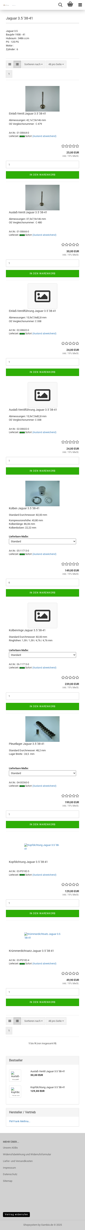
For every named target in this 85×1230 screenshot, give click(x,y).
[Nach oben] (74, 1224)
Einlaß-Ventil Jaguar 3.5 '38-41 (27, 113)
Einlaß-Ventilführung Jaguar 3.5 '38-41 (32, 310)
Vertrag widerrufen (16, 1214)
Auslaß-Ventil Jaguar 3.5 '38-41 (28, 212)
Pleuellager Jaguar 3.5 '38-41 (26, 743)
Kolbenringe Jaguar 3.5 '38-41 (27, 630)
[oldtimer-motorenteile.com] (8, 5)
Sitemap (7, 1180)
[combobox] (33, 64)
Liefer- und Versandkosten (18, 1161)
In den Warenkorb (42, 174)
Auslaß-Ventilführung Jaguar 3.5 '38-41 (33, 409)
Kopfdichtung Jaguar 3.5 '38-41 (28, 861)
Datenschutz (10, 1174)
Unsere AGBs (10, 1147)
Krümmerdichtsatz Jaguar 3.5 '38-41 (31, 950)
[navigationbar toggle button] (80, 5)
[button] (10, 64)
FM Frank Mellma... (19, 1121)
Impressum (9, 1167)
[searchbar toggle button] (60, 5)
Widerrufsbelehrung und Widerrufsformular (27, 1154)
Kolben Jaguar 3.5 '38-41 (24, 508)
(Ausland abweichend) (44, 136)
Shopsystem (30, 1224)
